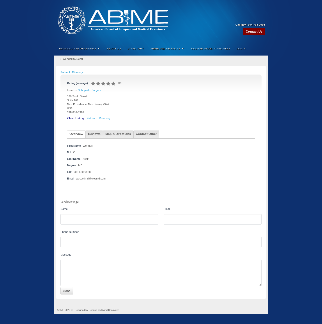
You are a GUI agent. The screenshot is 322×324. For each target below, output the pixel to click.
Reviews (94, 134)
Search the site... (262, 48)
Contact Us (254, 31)
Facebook (250, 18)
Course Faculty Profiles (210, 48)
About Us (114, 48)
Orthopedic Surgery (89, 90)
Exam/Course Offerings (77, 48)
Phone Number (69, 231)
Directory (136, 48)
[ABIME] (161, 21)
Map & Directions (118, 134)
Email (167, 209)
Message (65, 254)
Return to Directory (71, 72)
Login (241, 48)
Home (58, 59)
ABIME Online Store (165, 48)
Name (64, 209)
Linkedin (256, 18)
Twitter (262, 18)
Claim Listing (75, 118)
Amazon (244, 18)
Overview (76, 134)
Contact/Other (146, 134)
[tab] (76, 134)
